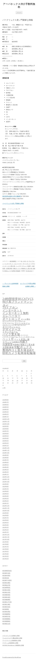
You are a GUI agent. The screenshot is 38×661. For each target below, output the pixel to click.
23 (31, 380)
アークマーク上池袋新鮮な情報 (11, 640)
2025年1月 (5, 445)
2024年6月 (5, 462)
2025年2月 (5, 443)
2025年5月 (5, 436)
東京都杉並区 (6, 597)
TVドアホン (10, 307)
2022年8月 (5, 515)
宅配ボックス (17, 268)
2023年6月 (5, 491)
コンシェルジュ (22, 323)
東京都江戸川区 (7, 602)
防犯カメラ (7, 271)
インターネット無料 (15, 313)
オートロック (27, 264)
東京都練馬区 (6, 614)
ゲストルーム (8, 323)
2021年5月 (5, 551)
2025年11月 (5, 421)
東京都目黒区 (6, 611)
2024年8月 (5, 457)
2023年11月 (5, 479)
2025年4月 (5, 438)
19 (12, 380)
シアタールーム (17, 325)
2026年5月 (5, 407)
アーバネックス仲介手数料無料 (19, 5)
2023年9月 (5, 484)
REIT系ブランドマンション (17, 303)
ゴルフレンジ (6, 325)
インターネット (9, 264)
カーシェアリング (8, 321)
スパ (24, 325)
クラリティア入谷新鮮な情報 (11, 636)
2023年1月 (5, 503)
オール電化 (25, 319)
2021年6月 (5, 549)
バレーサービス (24, 335)
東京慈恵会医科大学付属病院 (11, 196)
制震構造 (16, 344)
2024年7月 (5, 460)
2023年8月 (5, 486)
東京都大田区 (6, 590)
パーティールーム (10, 336)
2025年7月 (5, 431)
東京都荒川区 (6, 616)
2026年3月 (5, 412)
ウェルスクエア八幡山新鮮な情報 (12, 638)
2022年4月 (5, 525)
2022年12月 (5, 506)
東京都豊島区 (6, 621)
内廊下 (29, 266)
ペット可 (18, 266)
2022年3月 (5, 527)
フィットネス (24, 336)
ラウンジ (24, 266)
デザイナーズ (11, 329)
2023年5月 (5, 494)
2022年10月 (5, 510)
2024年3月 (5, 469)
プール (32, 337)
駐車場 (14, 271)
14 (22, 378)
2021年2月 (5, 559)
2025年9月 (5, 426)
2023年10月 (5, 481)
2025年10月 (5, 424)
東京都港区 (13, 261)
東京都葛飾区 (6, 619)
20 (17, 380)
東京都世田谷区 (7, 571)
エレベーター (18, 264)
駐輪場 (18, 271)
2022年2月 (5, 530)
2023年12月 (5, 477)
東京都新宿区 (6, 595)
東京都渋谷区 (6, 607)
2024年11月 (5, 450)
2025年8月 (5, 429)
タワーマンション (11, 326)
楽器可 (30, 350)
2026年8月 (5, 400)
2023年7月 (5, 489)
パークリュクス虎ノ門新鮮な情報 (13, 203)
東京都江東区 (6, 604)
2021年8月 (5, 544)
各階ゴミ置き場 (27, 344)
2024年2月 (5, 472)
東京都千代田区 (7, 580)
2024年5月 (5, 465)
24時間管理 (10, 299)
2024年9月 (5, 455)
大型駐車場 (9, 268)
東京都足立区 (6, 623)
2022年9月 (5, 513)
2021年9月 (5, 542)
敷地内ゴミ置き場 (26, 268)
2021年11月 (5, 537)
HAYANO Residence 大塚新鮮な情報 (13, 645)
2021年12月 (5, 534)
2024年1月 (5, 474)
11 (8, 378)
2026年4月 (5, 409)
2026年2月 (5, 414)
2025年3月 (5, 441)
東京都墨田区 (6, 587)
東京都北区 (5, 578)
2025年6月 (5, 433)
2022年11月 (5, 508)
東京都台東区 (6, 583)
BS (21, 261)
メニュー (19, 12)
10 (3, 378)
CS (27, 261)
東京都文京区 (6, 592)
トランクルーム (10, 331)
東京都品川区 (6, 585)
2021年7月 (5, 546)
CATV (24, 261)
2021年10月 (5, 539)
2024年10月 (5, 453)
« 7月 (3, 388)
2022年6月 (5, 520)
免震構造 (15, 342)
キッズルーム (20, 321)
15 (27, 378)
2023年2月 (5, 501)
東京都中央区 (6, 573)
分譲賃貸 (7, 344)
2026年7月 (5, 402)
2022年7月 (5, 518)
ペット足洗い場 (21, 339)
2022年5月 (5, 522)
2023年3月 (5, 498)
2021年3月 (5, 556)
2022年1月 (5, 532)
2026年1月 (5, 417)
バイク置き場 (11, 266)
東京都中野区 (6, 575)
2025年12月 (5, 419)
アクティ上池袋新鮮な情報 (10, 643)
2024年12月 (5, 448)
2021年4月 (5, 554)
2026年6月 (5, 404)
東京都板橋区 (6, 599)
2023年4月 (5, 496)
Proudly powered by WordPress (11, 657)
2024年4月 (5, 467)
